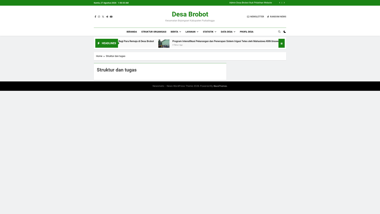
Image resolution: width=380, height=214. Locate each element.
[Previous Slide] (280, 2)
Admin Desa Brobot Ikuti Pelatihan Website (250, 3)
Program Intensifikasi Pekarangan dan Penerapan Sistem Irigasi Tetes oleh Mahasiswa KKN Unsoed (220, 41)
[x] (103, 17)
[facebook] (95, 17)
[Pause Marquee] (281, 43)
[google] (107, 17)
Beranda (132, 31)
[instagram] (99, 17)
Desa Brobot (190, 14)
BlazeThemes (220, 86)
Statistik (208, 31)
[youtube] (111, 17)
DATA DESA (226, 31)
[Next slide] (284, 2)
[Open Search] (279, 31)
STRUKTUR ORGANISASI (153, 31)
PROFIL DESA (246, 31)
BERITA (174, 31)
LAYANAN (190, 31)
